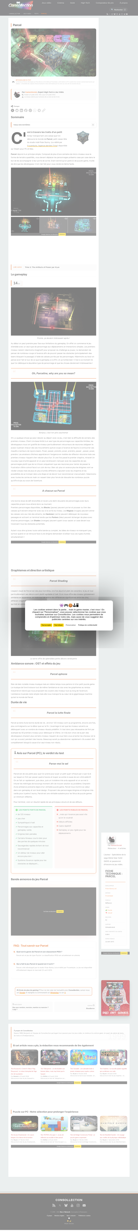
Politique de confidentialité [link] (87, 625)
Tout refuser (58, 625)
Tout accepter (46, 625)
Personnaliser (71, 625)
